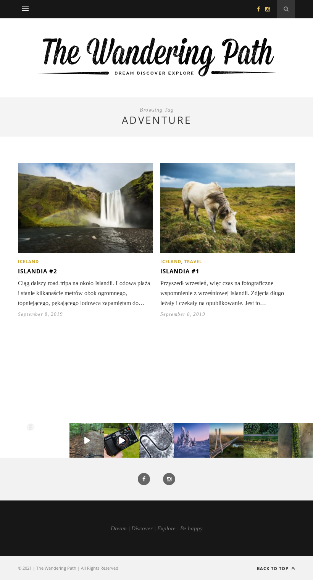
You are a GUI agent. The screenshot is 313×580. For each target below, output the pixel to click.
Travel (193, 261)
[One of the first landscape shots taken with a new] (191, 440)
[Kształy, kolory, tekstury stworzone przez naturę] (295, 440)
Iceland (28, 261)
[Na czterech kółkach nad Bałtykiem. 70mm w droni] (52, 440)
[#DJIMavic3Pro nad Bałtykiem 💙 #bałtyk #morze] (17, 440)
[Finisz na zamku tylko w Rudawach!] (86, 440)
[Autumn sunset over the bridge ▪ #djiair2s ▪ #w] (226, 440)
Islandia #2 (37, 271)
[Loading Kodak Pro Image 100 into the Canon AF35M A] (121, 440)
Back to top (273, 568)
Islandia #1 (180, 271)
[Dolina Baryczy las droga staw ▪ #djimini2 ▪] (261, 440)
